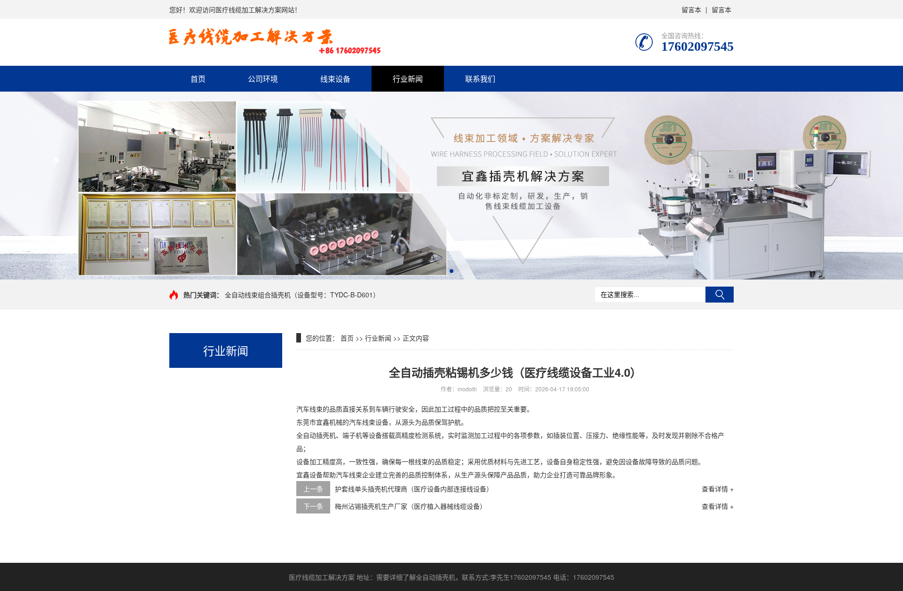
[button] (451, 271)
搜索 (719, 295)
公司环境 (263, 78)
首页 (198, 78)
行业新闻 (408, 78)
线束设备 (335, 78)
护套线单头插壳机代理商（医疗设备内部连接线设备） (414, 488)
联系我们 (480, 78)
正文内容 (416, 337)
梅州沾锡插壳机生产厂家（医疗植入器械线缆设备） (410, 506)
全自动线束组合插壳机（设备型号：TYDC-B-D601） (302, 294)
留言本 (691, 9)
